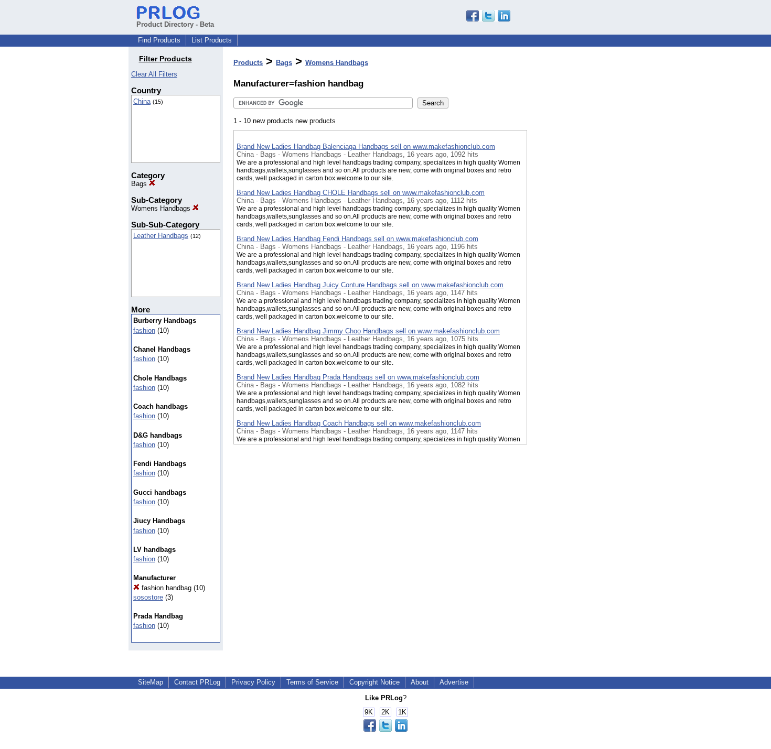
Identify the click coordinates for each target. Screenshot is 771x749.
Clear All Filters (154, 74)
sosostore (148, 597)
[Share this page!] (488, 19)
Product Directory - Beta (175, 24)
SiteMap (150, 682)
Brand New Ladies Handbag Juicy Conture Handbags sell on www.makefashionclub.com (370, 285)
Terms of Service (312, 682)
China (142, 101)
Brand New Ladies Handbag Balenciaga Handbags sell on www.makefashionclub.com (366, 146)
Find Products (159, 40)
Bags (140, 184)
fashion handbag (165, 588)
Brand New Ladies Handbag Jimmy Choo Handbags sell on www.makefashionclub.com (368, 331)
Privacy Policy (253, 682)
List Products (211, 40)
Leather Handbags (160, 236)
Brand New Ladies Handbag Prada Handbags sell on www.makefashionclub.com (358, 377)
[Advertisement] (580, 272)
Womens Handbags (161, 208)
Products (248, 63)
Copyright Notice (374, 682)
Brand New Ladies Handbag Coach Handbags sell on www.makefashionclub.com (359, 423)
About (420, 682)
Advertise (454, 682)
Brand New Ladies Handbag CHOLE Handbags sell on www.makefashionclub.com (361, 193)
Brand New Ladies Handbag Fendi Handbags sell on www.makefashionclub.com (357, 239)
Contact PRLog (197, 682)
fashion (144, 330)
